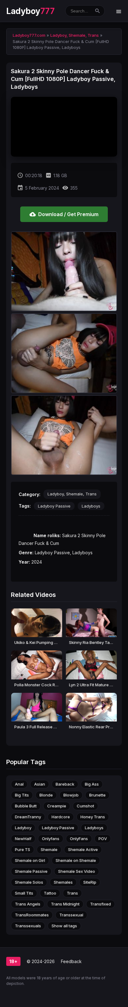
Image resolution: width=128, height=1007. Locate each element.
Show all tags (64, 925)
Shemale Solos (29, 882)
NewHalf (23, 838)
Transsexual (71, 914)
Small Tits (24, 893)
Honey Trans (92, 816)
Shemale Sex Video (76, 871)
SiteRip (89, 882)
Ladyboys (91, 506)
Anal (19, 784)
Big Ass (92, 784)
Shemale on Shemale (76, 860)
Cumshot (85, 805)
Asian (39, 784)
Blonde (46, 794)
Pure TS (22, 849)
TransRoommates (32, 914)
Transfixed (100, 903)
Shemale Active (83, 849)
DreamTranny (28, 816)
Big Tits (22, 794)
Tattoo (50, 893)
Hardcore (61, 816)
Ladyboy (30, 11)
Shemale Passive (31, 871)
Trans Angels (27, 903)
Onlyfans (50, 838)
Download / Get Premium (64, 214)
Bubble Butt (26, 805)
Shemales (63, 882)
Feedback (71, 961)
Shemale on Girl (30, 860)
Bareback (65, 784)
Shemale (49, 849)
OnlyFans (79, 838)
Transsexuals (28, 925)
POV (102, 838)
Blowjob (71, 794)
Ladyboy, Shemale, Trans (72, 493)
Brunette (97, 794)
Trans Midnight (65, 903)
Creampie (56, 805)
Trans (72, 893)
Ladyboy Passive (54, 506)
